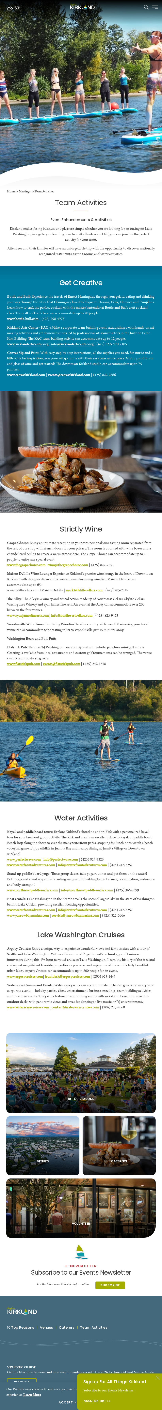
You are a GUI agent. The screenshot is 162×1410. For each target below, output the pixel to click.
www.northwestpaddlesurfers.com (32, 890)
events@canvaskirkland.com (69, 375)
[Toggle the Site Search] (146, 6)
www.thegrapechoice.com (26, 565)
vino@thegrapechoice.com (68, 565)
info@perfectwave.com (60, 859)
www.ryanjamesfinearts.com (28, 615)
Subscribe (110, 1285)
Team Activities (93, 1328)
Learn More (32, 1394)
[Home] (82, 6)
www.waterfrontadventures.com (31, 865)
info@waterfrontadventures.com (82, 865)
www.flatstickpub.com (23, 664)
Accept (66, 1403)
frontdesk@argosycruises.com (67, 976)
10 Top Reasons (20, 1328)
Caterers (66, 1328)
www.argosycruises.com (25, 976)
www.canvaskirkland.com (26, 375)
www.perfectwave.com (24, 859)
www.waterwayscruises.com (28, 1007)
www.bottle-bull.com (23, 319)
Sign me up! (95, 1402)
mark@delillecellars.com (84, 590)
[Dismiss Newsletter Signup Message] (157, 1377)
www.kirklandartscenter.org (27, 344)
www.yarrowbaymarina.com (28, 915)
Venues (46, 1328)
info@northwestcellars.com (71, 615)
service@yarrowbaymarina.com (75, 915)
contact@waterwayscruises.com (75, 1007)
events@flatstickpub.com (61, 664)
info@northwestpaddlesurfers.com (87, 890)
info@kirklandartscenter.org (72, 344)
